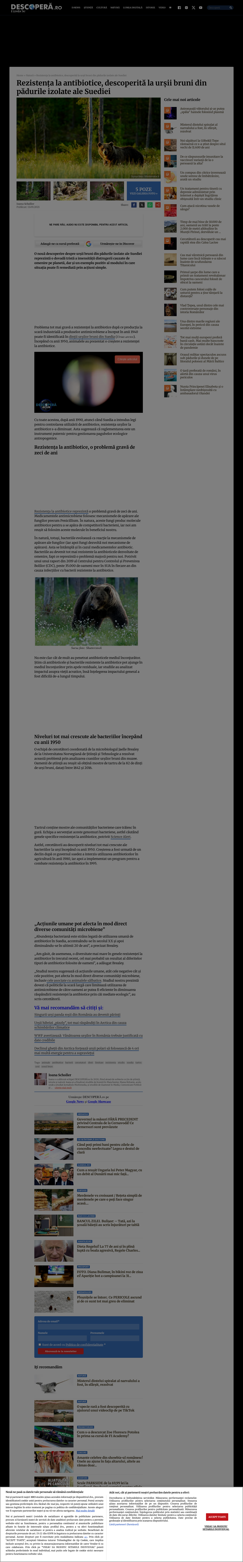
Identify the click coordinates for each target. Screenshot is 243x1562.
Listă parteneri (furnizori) (124, 1524)
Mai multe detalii (85, 1510)
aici (85, 1537)
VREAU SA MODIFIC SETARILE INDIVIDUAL (216, 1527)
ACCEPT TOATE (217, 1516)
